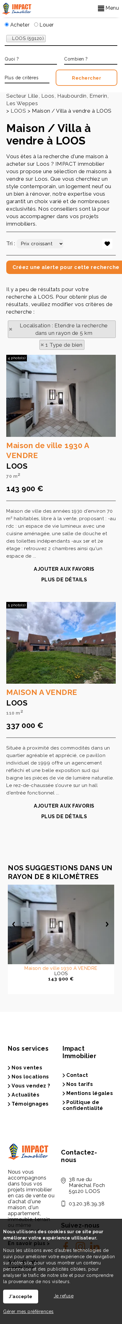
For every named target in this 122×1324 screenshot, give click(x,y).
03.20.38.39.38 (86, 1204)
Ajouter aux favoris (64, 569)
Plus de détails (64, 580)
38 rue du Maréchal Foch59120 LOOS (87, 1185)
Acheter (19, 25)
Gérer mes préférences (28, 1311)
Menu (111, 8)
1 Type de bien (64, 345)
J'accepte (21, 1296)
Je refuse (64, 1295)
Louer (46, 25)
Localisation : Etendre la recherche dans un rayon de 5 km (64, 329)
